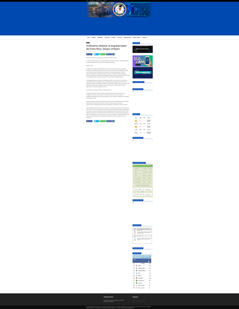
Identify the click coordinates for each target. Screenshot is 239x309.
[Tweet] (96, 54)
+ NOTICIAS (119, 37)
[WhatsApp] (150, 1)
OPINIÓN (113, 37)
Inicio (87, 40)
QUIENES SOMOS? (99, 0)
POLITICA (91, 40)
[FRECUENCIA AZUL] (119, 9)
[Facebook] (146, 1)
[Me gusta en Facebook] (109, 54)
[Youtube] (152, 1)
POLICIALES (107, 37)
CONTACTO (105, 0)
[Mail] (148, 1)
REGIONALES (100, 37)
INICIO (87, 0)
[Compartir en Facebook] (89, 54)
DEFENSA (94, 37)
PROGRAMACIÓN (92, 0)
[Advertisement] (119, 26)
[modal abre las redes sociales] (113, 54)
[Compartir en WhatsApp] (102, 54)
